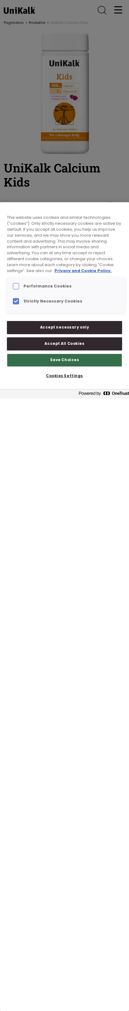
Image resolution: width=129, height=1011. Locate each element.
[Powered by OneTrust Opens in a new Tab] (102, 395)
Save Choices (64, 359)
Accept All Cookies (64, 343)
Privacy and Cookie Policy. (83, 270)
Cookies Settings (64, 375)
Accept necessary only (64, 327)
